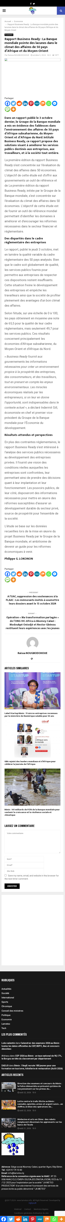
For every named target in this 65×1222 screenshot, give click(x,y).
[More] (13, 109)
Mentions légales (41, 1209)
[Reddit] (19, 103)
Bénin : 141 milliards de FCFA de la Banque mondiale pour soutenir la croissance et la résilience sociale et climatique (32, 812)
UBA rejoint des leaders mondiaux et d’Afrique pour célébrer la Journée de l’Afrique (30, 763)
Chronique (7, 1006)
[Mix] (43, 103)
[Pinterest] (31, 103)
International (8, 997)
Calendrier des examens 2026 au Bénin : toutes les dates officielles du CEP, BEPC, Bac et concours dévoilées (31, 1046)
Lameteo (6, 1024)
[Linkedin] (25, 103)
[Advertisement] (32, 930)
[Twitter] (13, 103)
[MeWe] (37, 103)
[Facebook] (7, 103)
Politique (6, 1015)
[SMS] (7, 109)
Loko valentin (8, 1043)
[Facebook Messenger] (54, 103)
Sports (5, 1002)
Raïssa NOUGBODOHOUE (18, 55)
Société (5, 993)
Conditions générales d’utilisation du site (31, 1213)
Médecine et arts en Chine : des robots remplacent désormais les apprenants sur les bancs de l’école (39, 1122)
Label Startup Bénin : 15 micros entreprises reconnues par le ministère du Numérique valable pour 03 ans (31, 715)
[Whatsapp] (48, 103)
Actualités (6, 989)
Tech (4, 1028)
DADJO (5, 1065)
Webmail (17, 1209)
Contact (27, 1209)
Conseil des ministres (12, 1011)
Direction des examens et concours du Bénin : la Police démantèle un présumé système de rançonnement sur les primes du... (39, 1086)
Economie (9, 35)
